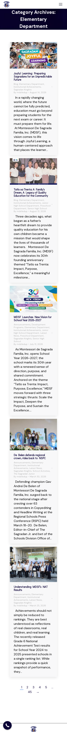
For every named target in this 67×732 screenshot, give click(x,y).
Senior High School (37, 208)
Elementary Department (31, 84)
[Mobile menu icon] (60, 4)
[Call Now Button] (7, 725)
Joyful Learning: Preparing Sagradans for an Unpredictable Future (33, 76)
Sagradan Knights (23, 89)
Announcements (22, 324)
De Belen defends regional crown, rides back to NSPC (30, 456)
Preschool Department (32, 335)
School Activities (41, 471)
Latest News (35, 468)
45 (30, 692)
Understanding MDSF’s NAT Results (31, 588)
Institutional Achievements (27, 86)
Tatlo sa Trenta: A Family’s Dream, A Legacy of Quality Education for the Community (31, 192)
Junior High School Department (31, 204)
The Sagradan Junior (24, 473)
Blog (16, 84)
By (20, 92)
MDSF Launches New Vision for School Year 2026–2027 (33, 318)
